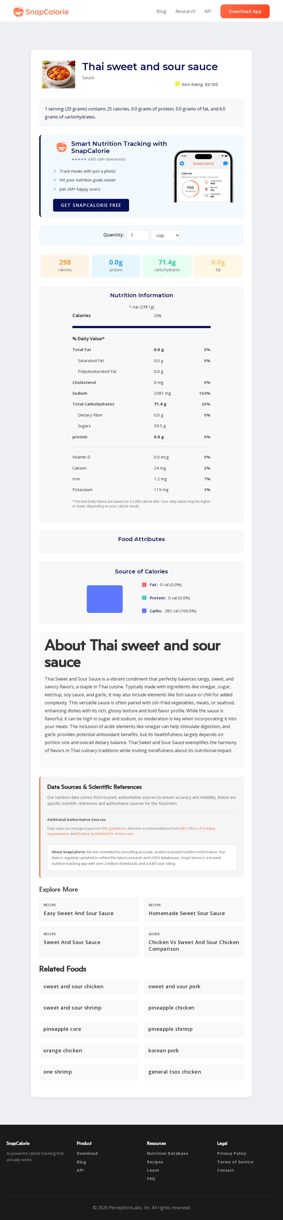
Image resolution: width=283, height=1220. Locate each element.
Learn (153, 1170)
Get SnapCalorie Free (91, 205)
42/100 (211, 84)
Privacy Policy (231, 1153)
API (208, 11)
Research (185, 11)
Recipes (155, 1161)
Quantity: (113, 235)
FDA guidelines (113, 828)
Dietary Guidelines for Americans (105, 833)
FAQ (151, 1178)
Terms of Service (235, 1161)
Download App (245, 11)
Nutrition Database (167, 1153)
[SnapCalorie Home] (42, 11)
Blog (161, 11)
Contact (225, 1170)
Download (87, 1153)
